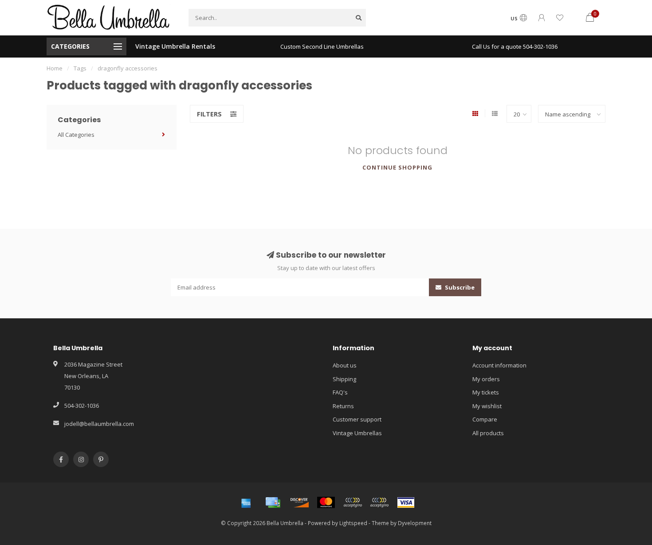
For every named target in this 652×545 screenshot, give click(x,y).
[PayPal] (353, 502)
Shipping (344, 379)
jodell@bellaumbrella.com (99, 424)
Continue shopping (397, 167)
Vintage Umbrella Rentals (175, 46)
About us (345, 365)
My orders (486, 379)
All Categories (76, 135)
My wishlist (487, 406)
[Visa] (406, 502)
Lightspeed (353, 522)
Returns (343, 406)
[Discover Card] (299, 502)
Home (55, 68)
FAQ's (340, 392)
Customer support (357, 419)
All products (488, 433)
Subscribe (459, 287)
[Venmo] (379, 502)
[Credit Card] (273, 502)
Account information (499, 365)
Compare (484, 419)
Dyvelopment (415, 522)
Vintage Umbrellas (357, 433)
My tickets (485, 392)
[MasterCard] (326, 502)
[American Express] (246, 502)
